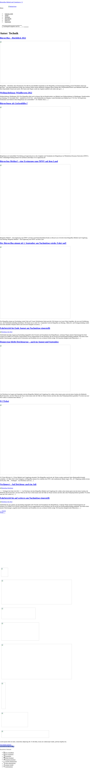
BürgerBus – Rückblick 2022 (13, 38)
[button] (34, 9)
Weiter (2, 512)
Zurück (3, 511)
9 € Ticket (4, 401)
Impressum (8, 22)
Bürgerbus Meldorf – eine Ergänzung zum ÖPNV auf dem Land (29, 161)
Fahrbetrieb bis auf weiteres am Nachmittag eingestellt (25, 498)
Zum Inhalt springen (5, 744)
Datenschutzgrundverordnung (9, 550)
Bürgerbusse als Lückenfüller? (14, 103)
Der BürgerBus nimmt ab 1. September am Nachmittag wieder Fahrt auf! (33, 243)
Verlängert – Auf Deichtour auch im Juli (18, 484)
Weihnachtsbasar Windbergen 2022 (16, 93)
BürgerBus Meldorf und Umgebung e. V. (11, 2)
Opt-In (3, 551)
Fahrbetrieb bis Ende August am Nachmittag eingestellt (25, 328)
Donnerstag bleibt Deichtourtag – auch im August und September (29, 342)
